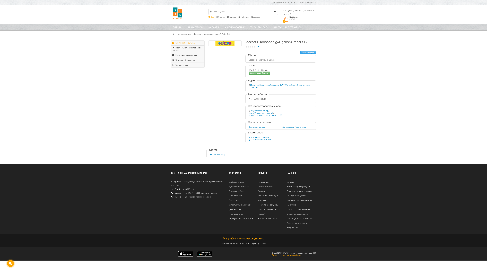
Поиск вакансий (265, 187)
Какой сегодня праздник (298, 187)
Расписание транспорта (299, 191)
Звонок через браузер (259, 73)
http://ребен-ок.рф (259, 111)
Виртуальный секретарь (241, 219)
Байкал (290, 182)
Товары (232, 17)
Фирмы (221, 17)
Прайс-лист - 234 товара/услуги (186, 49)
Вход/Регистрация (308, 2)
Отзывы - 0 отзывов (185, 60)
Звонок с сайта (236, 191)
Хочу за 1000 (293, 228)
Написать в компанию (186, 55)
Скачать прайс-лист (260, 140)
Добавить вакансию (239, 187)
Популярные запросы (268, 205)
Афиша (256, 17)
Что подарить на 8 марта (300, 219)
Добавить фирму (237, 182)
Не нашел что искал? (268, 219)
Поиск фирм (263, 182)
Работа (244, 17)
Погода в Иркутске (296, 196)
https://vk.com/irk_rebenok (261, 113)
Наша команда (236, 214)
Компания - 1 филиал (185, 43)
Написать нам (236, 196)
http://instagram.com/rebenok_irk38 (265, 115)
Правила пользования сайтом (286, 255)
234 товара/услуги (259, 137)
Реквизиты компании (297, 223)
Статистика (181, 65)
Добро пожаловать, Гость (283, 2)
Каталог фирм (184, 34)
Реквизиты (234, 200)
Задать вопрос (308, 52)
